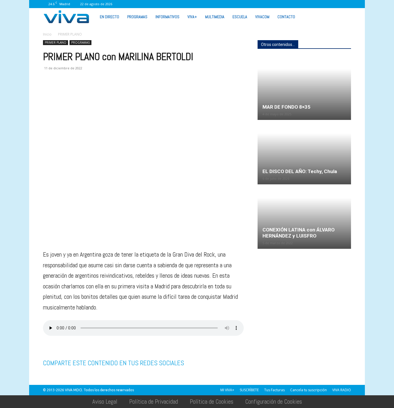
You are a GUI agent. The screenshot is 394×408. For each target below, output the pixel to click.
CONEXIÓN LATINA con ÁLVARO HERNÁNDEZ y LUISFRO (298, 233)
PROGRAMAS (137, 16)
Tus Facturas (274, 389)
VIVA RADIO (341, 389)
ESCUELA (239, 16)
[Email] (88, 91)
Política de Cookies (211, 401)
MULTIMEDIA (214, 16)
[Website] (318, 4)
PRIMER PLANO (55, 42)
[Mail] (289, 4)
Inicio (47, 34)
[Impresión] (102, 91)
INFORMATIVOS (167, 16)
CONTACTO (286, 16)
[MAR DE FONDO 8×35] (304, 88)
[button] (344, 16)
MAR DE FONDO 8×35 (286, 107)
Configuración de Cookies (273, 401)
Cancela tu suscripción (308, 389)
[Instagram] (280, 4)
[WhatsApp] (327, 4)
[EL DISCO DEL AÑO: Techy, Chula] (304, 152)
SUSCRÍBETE (249, 389)
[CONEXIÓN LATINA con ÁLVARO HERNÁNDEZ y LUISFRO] (304, 209)
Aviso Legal (104, 401)
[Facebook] (270, 4)
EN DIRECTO (109, 16)
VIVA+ (192, 16)
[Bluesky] (346, 4)
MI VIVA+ (227, 389)
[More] (142, 91)
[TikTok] (299, 4)
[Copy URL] (128, 91)
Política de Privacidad (153, 401)
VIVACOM (262, 16)
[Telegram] (115, 91)
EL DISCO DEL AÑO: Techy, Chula (299, 171)
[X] (308, 4)
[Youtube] (337, 4)
